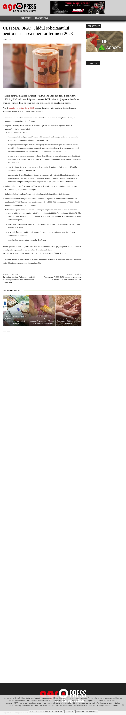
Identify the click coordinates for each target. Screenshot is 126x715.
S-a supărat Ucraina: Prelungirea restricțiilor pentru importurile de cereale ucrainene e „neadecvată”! (19, 279)
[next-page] (8, 329)
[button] (99, 18)
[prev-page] (4, 329)
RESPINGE (69, 712)
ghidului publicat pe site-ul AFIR (21, 108)
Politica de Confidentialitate (86, 712)
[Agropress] (19, 7)
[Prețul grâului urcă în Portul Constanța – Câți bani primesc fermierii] (68, 310)
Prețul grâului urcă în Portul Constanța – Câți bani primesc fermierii (68, 321)
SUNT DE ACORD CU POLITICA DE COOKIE (46, 712)
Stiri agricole (15, 314)
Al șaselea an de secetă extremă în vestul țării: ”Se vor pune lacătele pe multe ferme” (42, 321)
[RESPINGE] (123, 705)
